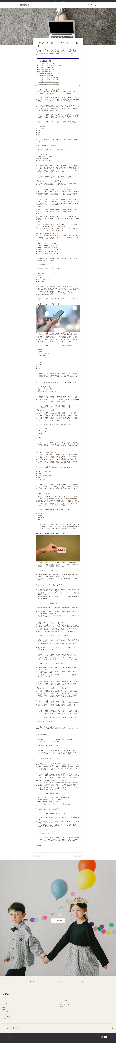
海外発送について (6, 1005)
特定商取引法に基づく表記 (8, 1018)
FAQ (3, 1007)
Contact (4, 1009)
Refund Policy (5, 1012)
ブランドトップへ (58, 920)
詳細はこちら (65, 1)
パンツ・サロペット (60, 981)
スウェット (58, 985)
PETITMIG (6, 1040)
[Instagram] (113, 1028)
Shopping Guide (6, 1003)
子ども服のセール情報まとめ (46, 63)
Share (39, 845)
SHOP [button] (60, 999)
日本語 (5, 1037)
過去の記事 (38, 856)
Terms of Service (6, 1016)
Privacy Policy (5, 1014)
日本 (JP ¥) (13, 1037)
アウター (31, 985)
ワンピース (31, 981)
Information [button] (6, 999)
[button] (56, 5)
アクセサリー (84, 985)
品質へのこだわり (6, 1001)
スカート (84, 981)
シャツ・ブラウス (6, 981)
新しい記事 (78, 856)
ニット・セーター (6, 985)
